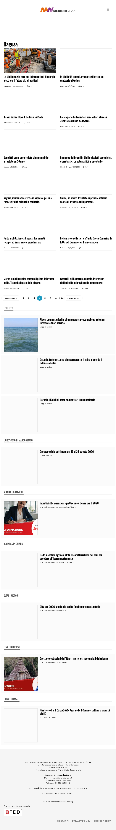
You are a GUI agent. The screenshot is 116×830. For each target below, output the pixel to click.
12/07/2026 (74, 207)
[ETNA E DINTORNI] (12, 644)
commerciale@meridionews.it (58, 788)
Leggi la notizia (46, 327)
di (41, 455)
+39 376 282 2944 (62, 783)
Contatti (63, 821)
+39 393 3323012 (80, 788)
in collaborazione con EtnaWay (54, 662)
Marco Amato (47, 455)
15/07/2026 (76, 167)
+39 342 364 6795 (63, 780)
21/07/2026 (19, 86)
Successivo (73, 298)
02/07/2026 (74, 288)
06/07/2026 (15, 248)
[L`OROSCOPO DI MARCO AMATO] (18, 437)
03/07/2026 (71, 248)
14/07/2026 (14, 207)
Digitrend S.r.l (68, 793)
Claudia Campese (10, 86)
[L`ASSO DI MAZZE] (11, 696)
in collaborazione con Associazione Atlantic (59, 507)
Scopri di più (75, 770)
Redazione (64, 86)
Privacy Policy (81, 821)
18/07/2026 (71, 86)
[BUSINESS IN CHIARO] (13, 540)
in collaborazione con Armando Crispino (58, 562)
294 (61, 298)
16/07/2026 (14, 167)
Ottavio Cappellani (49, 717)
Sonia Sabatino (65, 207)
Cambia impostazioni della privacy (58, 801)
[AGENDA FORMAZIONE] (14, 489)
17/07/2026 (71, 126)
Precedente (11, 298)
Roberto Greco (8, 123)
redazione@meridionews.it (60, 778)
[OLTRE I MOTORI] (11, 592)
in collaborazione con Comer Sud (55, 610)
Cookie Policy (102, 821)
